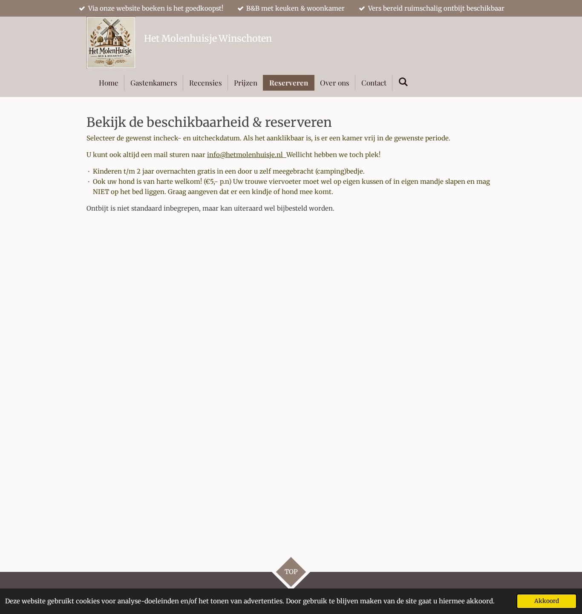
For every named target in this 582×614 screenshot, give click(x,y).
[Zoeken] (403, 82)
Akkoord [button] (546, 601)
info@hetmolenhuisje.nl (246, 155)
